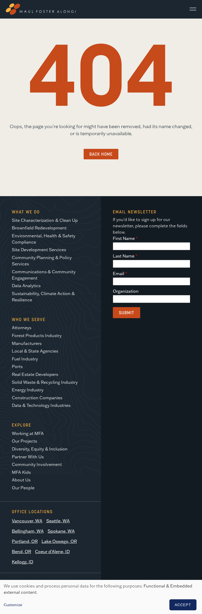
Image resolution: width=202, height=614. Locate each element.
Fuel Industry (25, 358)
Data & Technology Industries (41, 405)
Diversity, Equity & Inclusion (40, 449)
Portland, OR (25, 541)
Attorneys (21, 327)
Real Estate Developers (35, 374)
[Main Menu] (191, 9)
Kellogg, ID (22, 561)
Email (118, 273)
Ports (17, 366)
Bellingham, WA (28, 531)
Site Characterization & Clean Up (45, 220)
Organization (126, 291)
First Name (124, 238)
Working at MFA (28, 433)
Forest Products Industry (37, 335)
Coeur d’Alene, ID (52, 551)
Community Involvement (37, 464)
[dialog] (101, 597)
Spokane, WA (61, 531)
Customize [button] (13, 604)
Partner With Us (28, 456)
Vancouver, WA (27, 520)
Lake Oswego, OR (59, 541)
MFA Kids (21, 472)
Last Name (123, 256)
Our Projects (24, 441)
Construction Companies (37, 397)
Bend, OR (21, 551)
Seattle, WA (58, 520)
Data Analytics (26, 285)
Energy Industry (27, 389)
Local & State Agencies (35, 351)
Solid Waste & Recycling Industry (45, 382)
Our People (23, 487)
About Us (21, 479)
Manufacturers (27, 343)
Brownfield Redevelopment (39, 227)
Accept (183, 604)
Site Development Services (39, 249)
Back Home (101, 154)
